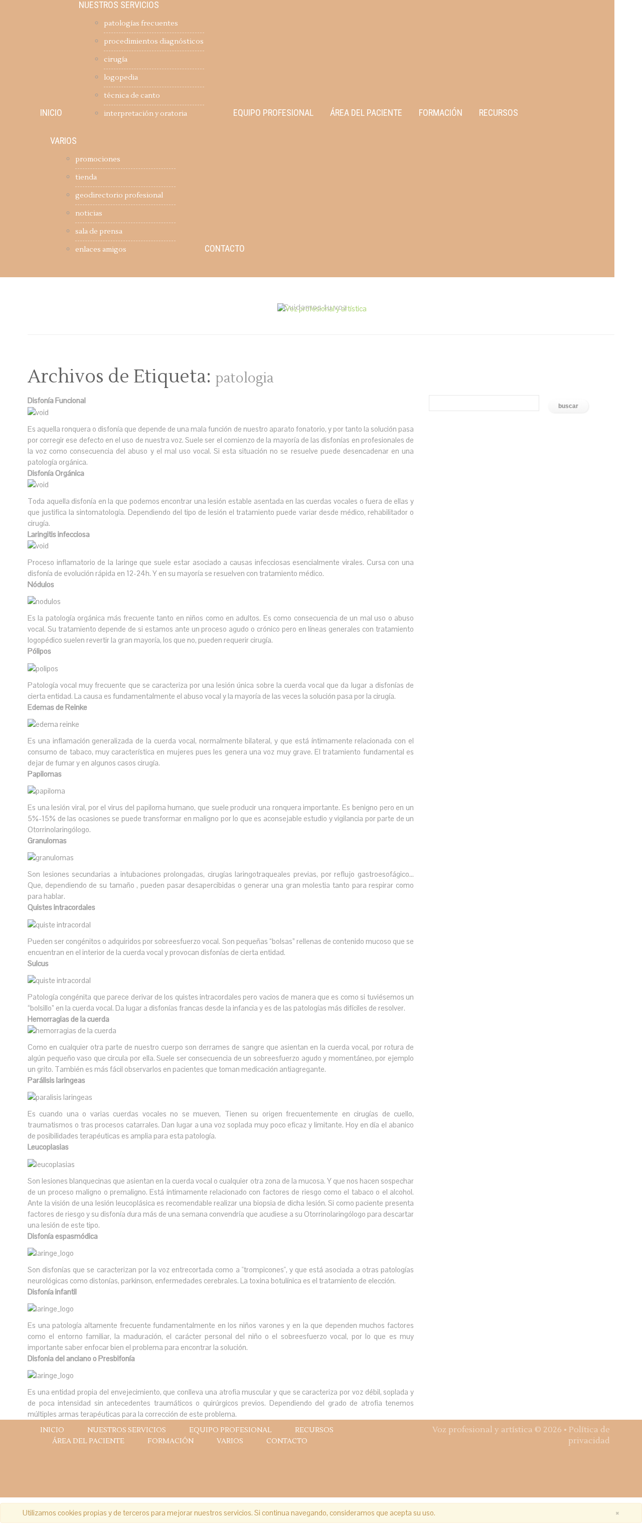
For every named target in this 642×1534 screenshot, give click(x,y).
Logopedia (121, 77)
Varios (63, 141)
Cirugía (115, 59)
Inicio (51, 113)
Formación (440, 113)
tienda (86, 177)
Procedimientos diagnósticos (154, 41)
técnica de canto (132, 95)
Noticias (88, 213)
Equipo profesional (273, 113)
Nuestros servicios (119, 5)
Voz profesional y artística (482, 1430)
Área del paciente (366, 113)
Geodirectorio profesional (119, 195)
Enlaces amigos (100, 249)
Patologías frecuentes (141, 23)
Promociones (97, 159)
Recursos (498, 113)
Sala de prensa (98, 231)
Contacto (225, 249)
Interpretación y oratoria (145, 113)
